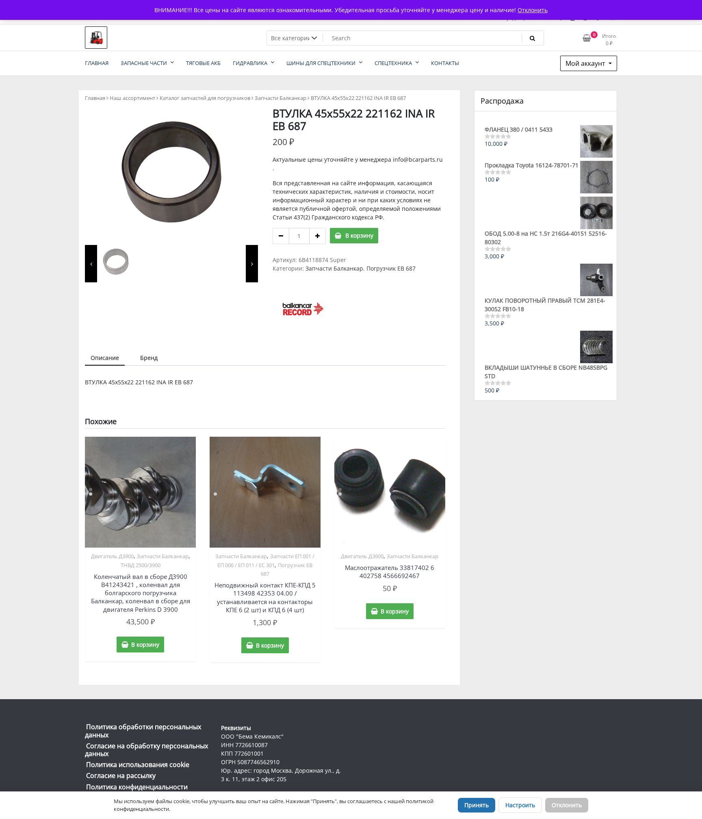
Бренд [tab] (149, 358)
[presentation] (91, 263)
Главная (95, 98)
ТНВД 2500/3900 (140, 565)
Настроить (520, 805)
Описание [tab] (105, 358)
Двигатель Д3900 (112, 556)
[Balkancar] (303, 308)
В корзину (359, 235)
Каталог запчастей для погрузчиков (205, 98)
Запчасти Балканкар (280, 98)
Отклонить (567, 805)
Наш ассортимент (132, 98)
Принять (476, 805)
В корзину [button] (145, 644)
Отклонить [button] (533, 10)
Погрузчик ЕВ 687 (391, 268)
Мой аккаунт (586, 63)
